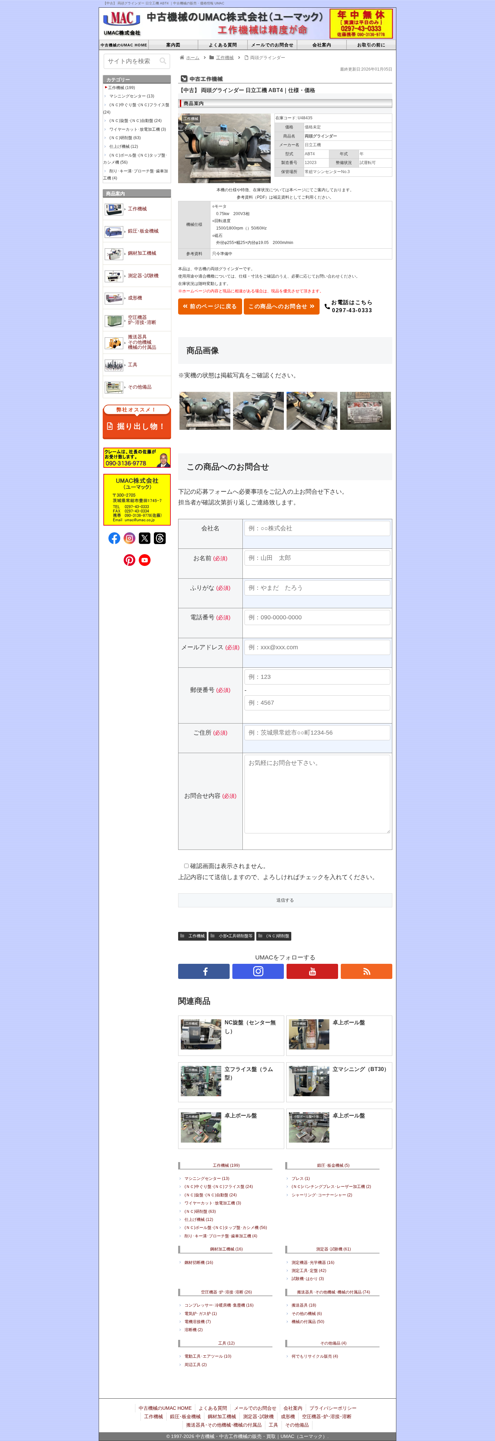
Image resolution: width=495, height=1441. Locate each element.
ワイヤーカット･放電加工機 (213, 1203)
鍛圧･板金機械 (333, 1165)
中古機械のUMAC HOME (165, 1408)
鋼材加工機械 (226, 1249)
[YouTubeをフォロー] (312, 971)
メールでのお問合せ (255, 1408)
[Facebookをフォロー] (204, 971)
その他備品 (333, 1343)
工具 (226, 1343)
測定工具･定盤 (309, 1270)
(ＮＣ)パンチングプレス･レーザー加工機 (331, 1186)
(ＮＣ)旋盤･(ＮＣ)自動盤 (211, 1195)
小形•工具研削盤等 (236, 936)
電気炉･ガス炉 (201, 1313)
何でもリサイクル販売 (315, 1356)
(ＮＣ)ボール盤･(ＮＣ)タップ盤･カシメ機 (226, 1227)
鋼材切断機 (199, 1262)
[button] (163, 61)
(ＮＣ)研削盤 (277, 936)
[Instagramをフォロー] (258, 971)
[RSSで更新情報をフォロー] (366, 971)
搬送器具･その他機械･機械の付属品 (333, 1292)
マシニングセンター (207, 1178)
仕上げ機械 (199, 1219)
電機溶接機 (198, 1321)
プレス (301, 1178)
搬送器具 (304, 1305)
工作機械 (197, 936)
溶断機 (194, 1329)
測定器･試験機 (333, 1249)
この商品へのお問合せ (279, 306)
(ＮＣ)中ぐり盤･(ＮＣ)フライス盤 (219, 1186)
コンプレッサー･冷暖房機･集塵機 (219, 1305)
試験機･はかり (308, 1278)
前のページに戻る (212, 306)
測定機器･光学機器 (313, 1262)
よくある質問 (213, 1408)
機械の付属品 (308, 1321)
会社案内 (293, 1408)
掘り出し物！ (141, 419)
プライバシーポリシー (333, 1408)
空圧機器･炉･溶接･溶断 (226, 1292)
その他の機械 (307, 1313)
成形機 (288, 1416)
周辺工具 (196, 1364)
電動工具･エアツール (208, 1356)
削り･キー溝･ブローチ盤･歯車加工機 (221, 1236)
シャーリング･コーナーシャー (322, 1195)
